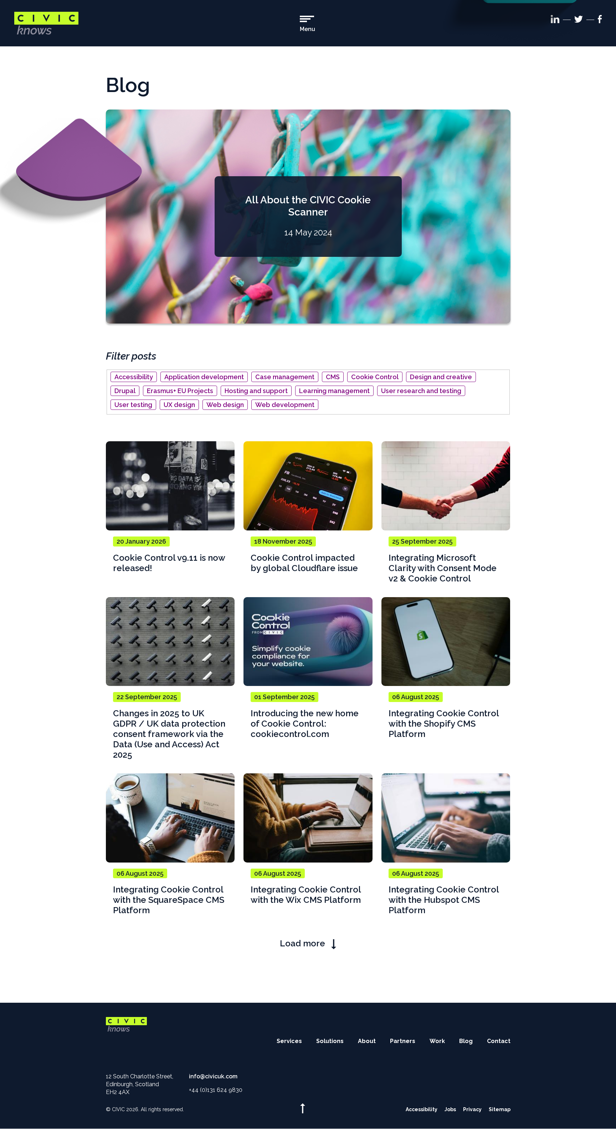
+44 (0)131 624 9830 (215, 1090)
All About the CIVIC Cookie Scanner (308, 206)
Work (437, 1041)
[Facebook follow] (600, 20)
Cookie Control (375, 377)
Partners (402, 1041)
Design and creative (441, 377)
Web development (284, 404)
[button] (307, 24)
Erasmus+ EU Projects (180, 391)
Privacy (472, 1109)
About (367, 1041)
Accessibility (133, 377)
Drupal (124, 391)
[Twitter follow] (578, 20)
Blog (466, 1041)
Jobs (450, 1109)
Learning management (334, 391)
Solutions (330, 1041)
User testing (133, 404)
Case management (284, 377)
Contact (498, 1041)
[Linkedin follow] (555, 20)
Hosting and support (256, 391)
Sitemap (499, 1109)
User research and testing (421, 391)
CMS (333, 377)
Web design (225, 404)
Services (289, 1041)
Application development (204, 377)
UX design (179, 404)
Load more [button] (303, 943)
